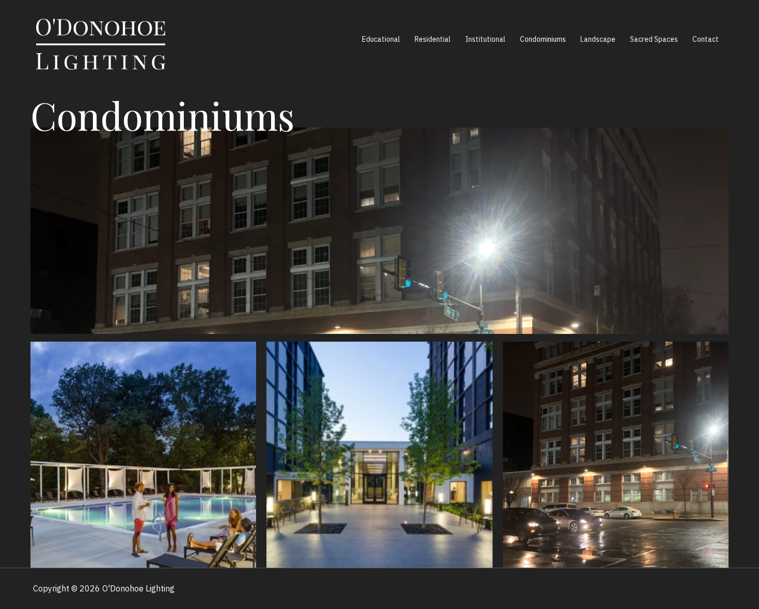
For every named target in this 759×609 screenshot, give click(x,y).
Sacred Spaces (654, 39)
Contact (705, 39)
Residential (433, 39)
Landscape (597, 39)
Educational (381, 39)
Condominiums (543, 39)
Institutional (485, 39)
